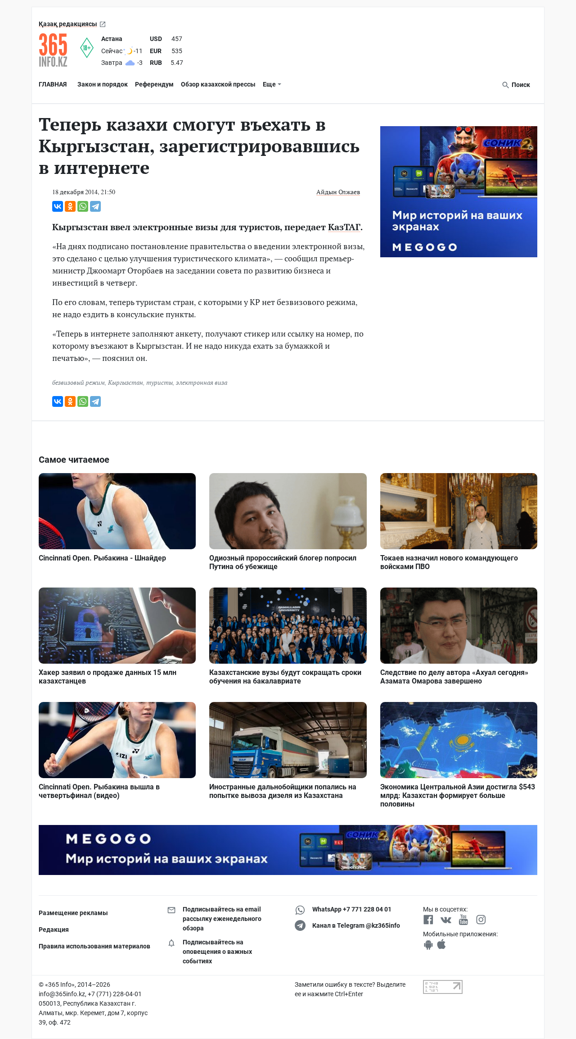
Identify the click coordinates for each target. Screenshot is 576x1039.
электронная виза (201, 382)
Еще (269, 84)
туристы (159, 382)
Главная (53, 84)
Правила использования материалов (94, 946)
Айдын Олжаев (338, 191)
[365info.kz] (59, 50)
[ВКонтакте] (57, 206)
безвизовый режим (78, 382)
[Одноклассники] (70, 206)
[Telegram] (95, 206)
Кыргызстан (125, 382)
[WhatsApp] (82, 206)
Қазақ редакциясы (68, 23)
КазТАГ (344, 227)
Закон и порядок (102, 84)
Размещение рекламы (73, 912)
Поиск (520, 84)
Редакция (54, 929)
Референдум (154, 84)
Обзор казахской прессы (218, 84)
